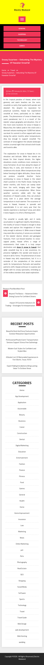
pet (22, 550)
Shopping (22, 34)
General (22, 28)
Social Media (22, 587)
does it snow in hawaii (26, 247)
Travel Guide (22, 617)
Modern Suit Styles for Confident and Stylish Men (22, 349)
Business (22, 421)
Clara (9, 91)
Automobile (22, 408)
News (22, 537)
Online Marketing (22, 543)
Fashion (22, 464)
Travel (31, 91)
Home (22, 507)
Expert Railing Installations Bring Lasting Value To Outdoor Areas (22, 367)
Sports (22, 599)
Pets (22, 556)
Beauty (22, 414)
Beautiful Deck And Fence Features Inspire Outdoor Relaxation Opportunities (22, 332)
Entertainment (22, 457)
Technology (22, 40)
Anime (22, 390)
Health (22, 500)
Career (22, 427)
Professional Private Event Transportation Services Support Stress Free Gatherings (22, 341)
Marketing (22, 531)
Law (22, 525)
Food (22, 482)
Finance (22, 470)
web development (22, 630)
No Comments (12, 94)
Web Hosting (22, 636)
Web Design (22, 623)
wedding (22, 642)
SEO (22, 574)
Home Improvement (22, 513)
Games (22, 45)
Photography (22, 562)
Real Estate (22, 568)
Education (22, 451)
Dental (22, 439)
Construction (22, 433)
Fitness (22, 476)
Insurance (22, 519)
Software (22, 593)
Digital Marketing (22, 445)
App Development (22, 396)
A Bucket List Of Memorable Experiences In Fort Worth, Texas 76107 (22, 358)
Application (22, 402)
